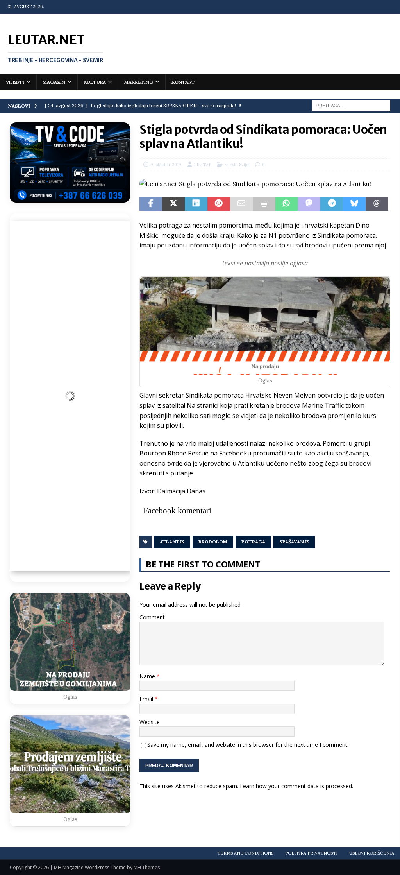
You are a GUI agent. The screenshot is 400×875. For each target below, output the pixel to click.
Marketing (138, 82)
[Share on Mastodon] (309, 204)
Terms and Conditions (245, 853)
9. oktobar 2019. (166, 164)
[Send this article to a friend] (241, 204)
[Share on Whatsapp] (286, 204)
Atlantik (172, 542)
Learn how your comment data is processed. (296, 786)
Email (147, 699)
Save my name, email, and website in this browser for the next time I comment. (247, 744)
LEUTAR (203, 164)
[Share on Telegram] (331, 204)
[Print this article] (264, 204)
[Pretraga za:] (351, 105)
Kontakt (183, 82)
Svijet (244, 164)
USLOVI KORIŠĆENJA (371, 853)
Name (148, 676)
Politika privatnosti (311, 853)
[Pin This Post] (218, 204)
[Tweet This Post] (173, 204)
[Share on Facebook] (150, 204)
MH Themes (147, 867)
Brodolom (212, 542)
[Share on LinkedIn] (196, 204)
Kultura (95, 82)
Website (149, 722)
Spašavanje (294, 542)
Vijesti (15, 82)
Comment (152, 617)
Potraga (253, 542)
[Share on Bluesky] (354, 204)
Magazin (54, 82)
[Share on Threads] (377, 204)
